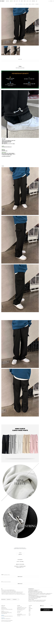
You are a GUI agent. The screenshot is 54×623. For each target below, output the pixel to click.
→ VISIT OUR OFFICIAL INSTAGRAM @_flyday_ (46, 609)
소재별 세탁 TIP (20, 554)
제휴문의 (30, 610)
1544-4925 (22, 567)
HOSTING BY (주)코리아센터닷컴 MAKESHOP (6, 621)
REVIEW (30, 614)
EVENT (29, 615)
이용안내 (30, 609)
